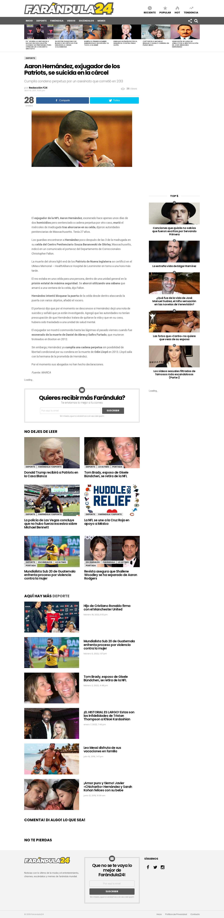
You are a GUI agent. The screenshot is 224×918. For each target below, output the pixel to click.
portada (117, 466)
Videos (71, 20)
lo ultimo (103, 466)
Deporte (41, 20)
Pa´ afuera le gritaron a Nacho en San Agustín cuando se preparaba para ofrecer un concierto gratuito (38, 45)
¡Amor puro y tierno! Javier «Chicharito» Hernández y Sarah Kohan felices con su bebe (108, 786)
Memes (101, 20)
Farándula (56, 20)
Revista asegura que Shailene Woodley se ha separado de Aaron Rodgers (110, 575)
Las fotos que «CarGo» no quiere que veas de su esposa (174, 337)
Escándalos (86, 20)
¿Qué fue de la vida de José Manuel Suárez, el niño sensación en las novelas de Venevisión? (174, 301)
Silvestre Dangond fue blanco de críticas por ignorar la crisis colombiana (66, 44)
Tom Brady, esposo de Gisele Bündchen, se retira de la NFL (106, 474)
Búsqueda (196, 21)
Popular (165, 12)
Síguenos (190, 21)
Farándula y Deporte (50, 466)
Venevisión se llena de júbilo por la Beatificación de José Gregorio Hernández (185, 44)
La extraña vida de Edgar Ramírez (174, 266)
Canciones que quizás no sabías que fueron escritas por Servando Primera (174, 231)
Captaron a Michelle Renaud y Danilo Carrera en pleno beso (156, 43)
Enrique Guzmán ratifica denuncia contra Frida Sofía (125, 43)
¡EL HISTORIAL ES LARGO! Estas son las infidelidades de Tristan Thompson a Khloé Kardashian (109, 716)
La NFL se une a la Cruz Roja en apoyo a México (106, 522)
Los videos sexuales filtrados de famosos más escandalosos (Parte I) (174, 374)
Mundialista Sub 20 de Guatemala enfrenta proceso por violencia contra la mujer (49, 575)
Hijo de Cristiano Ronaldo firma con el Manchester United (107, 607)
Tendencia (191, 12)
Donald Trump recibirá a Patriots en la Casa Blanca (51, 474)
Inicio (29, 20)
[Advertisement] (82, 193)
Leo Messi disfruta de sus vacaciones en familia (102, 749)
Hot (177, 12)
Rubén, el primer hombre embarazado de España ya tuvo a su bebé (96, 43)
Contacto (195, 914)
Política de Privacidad (176, 914)
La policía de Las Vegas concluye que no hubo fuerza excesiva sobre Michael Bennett (50, 523)
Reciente (150, 12)
